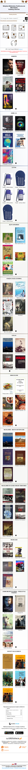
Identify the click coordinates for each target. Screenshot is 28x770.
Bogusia (7, 711)
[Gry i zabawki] (6, 38)
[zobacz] (20, 49)
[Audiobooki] (21, 31)
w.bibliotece (6, 742)
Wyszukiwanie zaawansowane (6, 20)
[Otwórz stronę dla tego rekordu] (8, 67)
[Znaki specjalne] (26, 21)
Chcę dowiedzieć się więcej (8, 767)
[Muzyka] (14, 46)
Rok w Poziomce (8, 712)
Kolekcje (15, 20)
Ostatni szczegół (8, 713)
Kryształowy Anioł (8, 714)
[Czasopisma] (14, 38)
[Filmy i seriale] (21, 38)
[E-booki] (14, 31)
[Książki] (6, 31)
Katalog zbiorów (13, 14)
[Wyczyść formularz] (24, 21)
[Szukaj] (26, 18)
